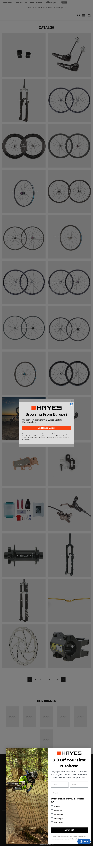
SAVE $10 (69, 830)
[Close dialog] (71, 404)
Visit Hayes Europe (46, 428)
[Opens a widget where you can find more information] (84, 842)
